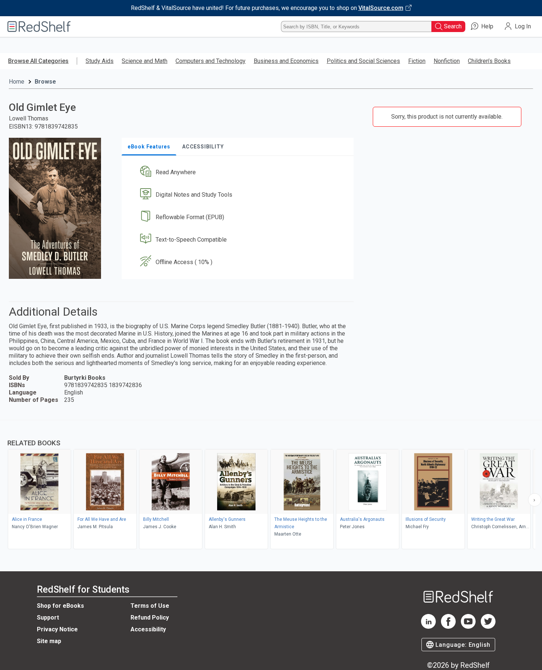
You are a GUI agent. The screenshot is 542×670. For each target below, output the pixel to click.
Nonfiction (447, 60)
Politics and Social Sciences (363, 60)
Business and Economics (286, 60)
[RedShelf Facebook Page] (448, 626)
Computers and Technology (211, 60)
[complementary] (271, 485)
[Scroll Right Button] (534, 499)
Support (48, 617)
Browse (45, 81)
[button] (239, 172)
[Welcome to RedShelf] (39, 26)
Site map (49, 641)
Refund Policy (150, 617)
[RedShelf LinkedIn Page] (428, 626)
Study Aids (100, 60)
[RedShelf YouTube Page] (468, 626)
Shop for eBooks (60, 605)
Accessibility (148, 629)
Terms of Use (150, 605)
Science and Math (144, 60)
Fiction (416, 60)
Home (16, 81)
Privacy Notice (57, 629)
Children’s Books (489, 60)
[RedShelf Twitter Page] (488, 626)
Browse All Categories (38, 60)
